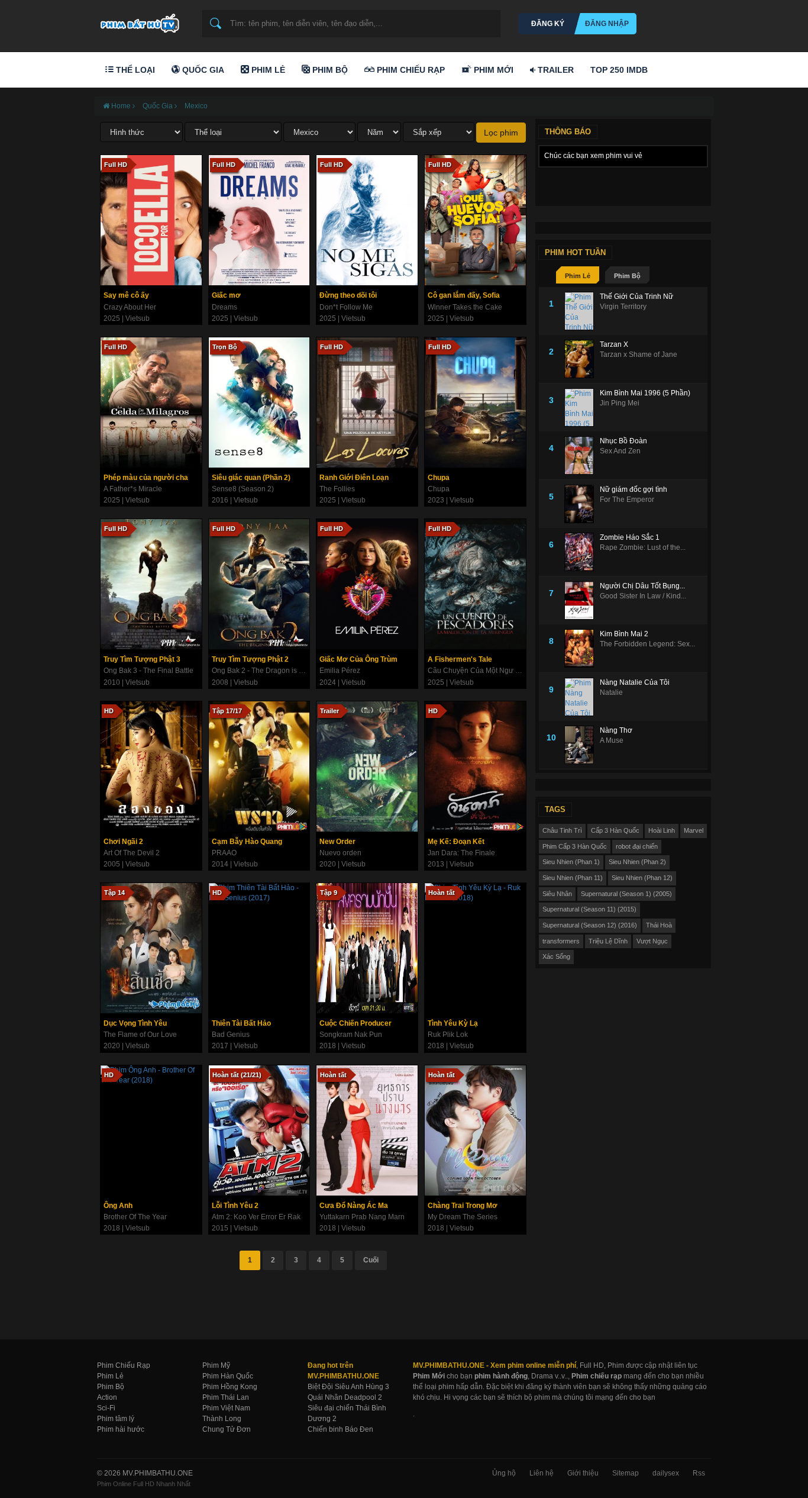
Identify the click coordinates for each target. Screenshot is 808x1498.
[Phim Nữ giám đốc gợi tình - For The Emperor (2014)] (582, 504)
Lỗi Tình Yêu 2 (235, 1205)
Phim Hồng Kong (229, 1387)
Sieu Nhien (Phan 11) (572, 877)
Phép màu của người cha (146, 477)
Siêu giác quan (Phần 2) (251, 477)
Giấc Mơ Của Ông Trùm (358, 659)
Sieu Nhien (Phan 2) (637, 861)
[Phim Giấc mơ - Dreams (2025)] (259, 220)
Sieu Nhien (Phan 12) (642, 877)
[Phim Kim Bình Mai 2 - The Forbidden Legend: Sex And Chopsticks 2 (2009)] (582, 648)
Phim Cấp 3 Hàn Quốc (574, 846)
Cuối (371, 1260)
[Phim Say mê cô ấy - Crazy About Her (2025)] (151, 220)
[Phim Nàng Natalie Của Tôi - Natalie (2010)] (582, 697)
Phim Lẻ (267, 70)
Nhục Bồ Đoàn (623, 441)
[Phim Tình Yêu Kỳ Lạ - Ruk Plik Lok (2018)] (475, 948)
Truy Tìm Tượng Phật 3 (142, 659)
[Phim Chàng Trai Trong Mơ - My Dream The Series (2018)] (475, 1130)
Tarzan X (614, 344)
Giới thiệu (583, 1473)
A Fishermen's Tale (460, 659)
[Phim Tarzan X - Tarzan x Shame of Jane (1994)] (582, 359)
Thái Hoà (659, 925)
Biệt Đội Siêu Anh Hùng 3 (348, 1387)
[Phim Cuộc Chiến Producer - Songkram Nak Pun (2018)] (367, 948)
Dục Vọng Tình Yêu (135, 1023)
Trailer (554, 70)
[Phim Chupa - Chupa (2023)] (475, 402)
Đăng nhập (607, 24)
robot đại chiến (637, 846)
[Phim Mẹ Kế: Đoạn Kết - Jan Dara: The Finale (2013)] (475, 766)
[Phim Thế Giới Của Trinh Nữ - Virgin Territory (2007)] (582, 311)
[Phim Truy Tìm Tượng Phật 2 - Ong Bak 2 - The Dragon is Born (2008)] (259, 584)
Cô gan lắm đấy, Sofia (464, 295)
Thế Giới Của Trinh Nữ (636, 296)
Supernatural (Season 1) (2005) (626, 893)
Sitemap (625, 1473)
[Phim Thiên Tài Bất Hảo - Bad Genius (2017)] (259, 948)
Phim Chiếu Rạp (409, 70)
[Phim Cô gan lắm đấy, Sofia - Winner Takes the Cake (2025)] (475, 220)
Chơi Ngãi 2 (123, 841)
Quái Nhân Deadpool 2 (345, 1397)
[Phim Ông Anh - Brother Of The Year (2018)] (151, 1130)
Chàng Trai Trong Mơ (462, 1205)
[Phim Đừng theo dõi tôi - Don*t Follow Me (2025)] (367, 220)
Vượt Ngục (652, 941)
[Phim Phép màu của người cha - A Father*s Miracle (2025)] (151, 402)
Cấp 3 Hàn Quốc (615, 830)
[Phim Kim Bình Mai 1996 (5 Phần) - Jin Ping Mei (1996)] (582, 407)
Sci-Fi (106, 1408)
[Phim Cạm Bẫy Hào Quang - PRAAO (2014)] (259, 766)
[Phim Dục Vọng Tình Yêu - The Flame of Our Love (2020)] (151, 948)
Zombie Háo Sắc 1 (630, 537)
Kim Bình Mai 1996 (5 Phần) (645, 393)
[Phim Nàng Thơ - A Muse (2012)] (582, 745)
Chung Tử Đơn (226, 1429)
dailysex (665, 1473)
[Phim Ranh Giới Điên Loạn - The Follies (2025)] (367, 402)
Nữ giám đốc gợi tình (633, 489)
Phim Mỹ (216, 1365)
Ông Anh (118, 1205)
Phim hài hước (120, 1429)
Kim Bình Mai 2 (624, 634)
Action (107, 1397)
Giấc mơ (226, 295)
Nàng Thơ (616, 730)
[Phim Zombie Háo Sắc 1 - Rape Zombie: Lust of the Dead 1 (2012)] (582, 552)
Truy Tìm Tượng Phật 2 (250, 659)
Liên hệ (541, 1473)
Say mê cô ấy (126, 295)
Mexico (196, 106)
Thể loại (134, 70)
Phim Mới (492, 70)
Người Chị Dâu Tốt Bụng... (642, 586)
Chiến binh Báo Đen (340, 1429)
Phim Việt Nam (226, 1408)
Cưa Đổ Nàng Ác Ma (353, 1205)
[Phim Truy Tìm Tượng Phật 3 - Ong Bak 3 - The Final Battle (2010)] (151, 584)
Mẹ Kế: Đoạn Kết (456, 841)
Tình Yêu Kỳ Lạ (453, 1023)
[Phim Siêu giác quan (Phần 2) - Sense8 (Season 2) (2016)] (259, 402)
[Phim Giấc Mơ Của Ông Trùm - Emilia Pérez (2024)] (367, 584)
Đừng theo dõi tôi (348, 295)
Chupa (439, 477)
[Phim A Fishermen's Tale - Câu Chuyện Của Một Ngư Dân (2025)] (475, 584)
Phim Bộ (329, 70)
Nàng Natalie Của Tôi (635, 682)
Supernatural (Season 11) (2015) (589, 909)
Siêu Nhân (557, 893)
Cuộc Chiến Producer (355, 1023)
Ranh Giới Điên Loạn (354, 477)
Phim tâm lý (115, 1419)
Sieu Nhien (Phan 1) (571, 861)
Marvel (693, 830)
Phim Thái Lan (225, 1397)
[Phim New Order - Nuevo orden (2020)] (367, 766)
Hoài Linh (661, 830)
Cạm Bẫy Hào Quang (247, 841)
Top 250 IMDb (619, 70)
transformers (561, 941)
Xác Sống (556, 956)
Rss (699, 1473)
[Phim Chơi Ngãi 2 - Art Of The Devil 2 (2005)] (151, 766)
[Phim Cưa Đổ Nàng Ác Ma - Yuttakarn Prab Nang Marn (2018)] (367, 1130)
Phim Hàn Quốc (227, 1376)
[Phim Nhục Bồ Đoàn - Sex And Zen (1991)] (582, 455)
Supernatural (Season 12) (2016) (589, 925)
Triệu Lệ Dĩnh (608, 941)
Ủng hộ (504, 1473)
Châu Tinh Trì (562, 830)
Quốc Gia (202, 70)
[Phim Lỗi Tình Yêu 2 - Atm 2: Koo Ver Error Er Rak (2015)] (259, 1130)
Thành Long (221, 1419)
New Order (337, 841)
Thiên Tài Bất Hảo (241, 1023)
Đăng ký (547, 24)
